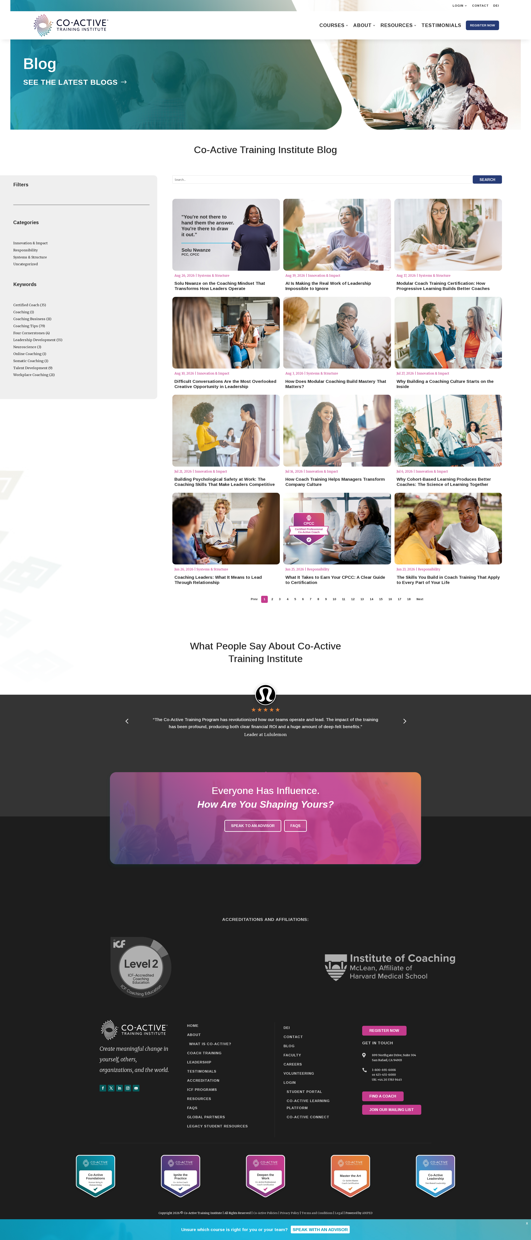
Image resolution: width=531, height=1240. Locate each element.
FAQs (295, 826)
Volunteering (299, 1073)
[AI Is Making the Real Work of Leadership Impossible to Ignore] (337, 235)
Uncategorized (25, 264)
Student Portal (304, 1092)
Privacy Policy (289, 1213)
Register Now (384, 1031)
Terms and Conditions (317, 1213)
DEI (287, 1028)
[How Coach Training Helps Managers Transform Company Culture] (337, 431)
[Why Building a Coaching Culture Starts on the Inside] (448, 333)
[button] (404, 721)
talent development (30, 368)
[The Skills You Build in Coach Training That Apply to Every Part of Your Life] (448, 529)
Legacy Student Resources (217, 1126)
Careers (293, 1064)
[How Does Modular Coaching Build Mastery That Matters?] (337, 333)
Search (487, 180)
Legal (339, 1213)
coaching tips (25, 326)
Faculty (292, 1055)
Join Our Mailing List (391, 1110)
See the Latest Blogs (70, 82)
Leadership (199, 1062)
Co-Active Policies (265, 1213)
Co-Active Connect (308, 1117)
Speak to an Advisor (253, 826)
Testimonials (201, 1071)
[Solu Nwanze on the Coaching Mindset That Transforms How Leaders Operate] (226, 235)
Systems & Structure (30, 257)
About (194, 1035)
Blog (289, 1046)
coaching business (29, 319)
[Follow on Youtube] (136, 1088)
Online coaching (27, 354)
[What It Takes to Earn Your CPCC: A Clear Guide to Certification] (337, 529)
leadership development (34, 340)
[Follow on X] (111, 1088)
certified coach (26, 305)
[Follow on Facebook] (103, 1088)
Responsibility (25, 250)
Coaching (21, 312)
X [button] (527, 1223)
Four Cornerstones (29, 333)
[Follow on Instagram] (127, 1088)
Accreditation (203, 1081)
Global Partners (206, 1117)
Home (193, 1026)
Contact (293, 1037)
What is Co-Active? (210, 1044)
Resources (199, 1099)
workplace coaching (30, 375)
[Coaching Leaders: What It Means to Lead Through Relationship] (226, 529)
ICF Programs (202, 1090)
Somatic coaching (28, 361)
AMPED (367, 1213)
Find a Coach (382, 1096)
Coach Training (204, 1053)
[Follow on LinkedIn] (119, 1088)
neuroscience (24, 347)
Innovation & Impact (30, 243)
